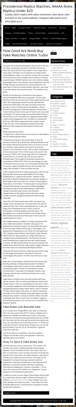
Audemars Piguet (39, 28)
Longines (23, 38)
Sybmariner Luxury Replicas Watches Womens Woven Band (62, 72)
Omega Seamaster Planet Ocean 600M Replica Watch (61, 233)
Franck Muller (41, 33)
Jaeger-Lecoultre (11, 38)
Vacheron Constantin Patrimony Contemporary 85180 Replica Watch (61, 287)
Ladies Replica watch (61, 207)
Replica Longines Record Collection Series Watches (61, 255)
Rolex (14, 28)
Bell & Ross (52, 28)
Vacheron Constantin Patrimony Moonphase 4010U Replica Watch (62, 291)
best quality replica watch (65, 165)
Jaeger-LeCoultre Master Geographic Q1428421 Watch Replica (61, 198)
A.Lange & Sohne (24, 28)
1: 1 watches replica (56, 158)
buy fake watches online (19, 380)
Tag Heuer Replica (36, 44)
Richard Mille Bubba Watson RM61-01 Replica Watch (61, 268)
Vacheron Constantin (53, 44)
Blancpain (62, 28)
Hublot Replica (53, 33)
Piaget (7, 44)
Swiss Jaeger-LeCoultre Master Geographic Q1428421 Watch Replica (62, 279)
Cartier (30, 33)
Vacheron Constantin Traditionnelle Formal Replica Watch (61, 298)
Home (7, 28)
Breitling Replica (20, 33)
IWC (62, 33)
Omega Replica (34, 38)
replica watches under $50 (58, 265)
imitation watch (57, 193)
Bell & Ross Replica (59, 106)
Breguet (8, 33)
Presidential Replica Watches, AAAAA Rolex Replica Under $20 (37, 8)
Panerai (45, 38)
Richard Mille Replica (19, 44)
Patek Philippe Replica (59, 38)
